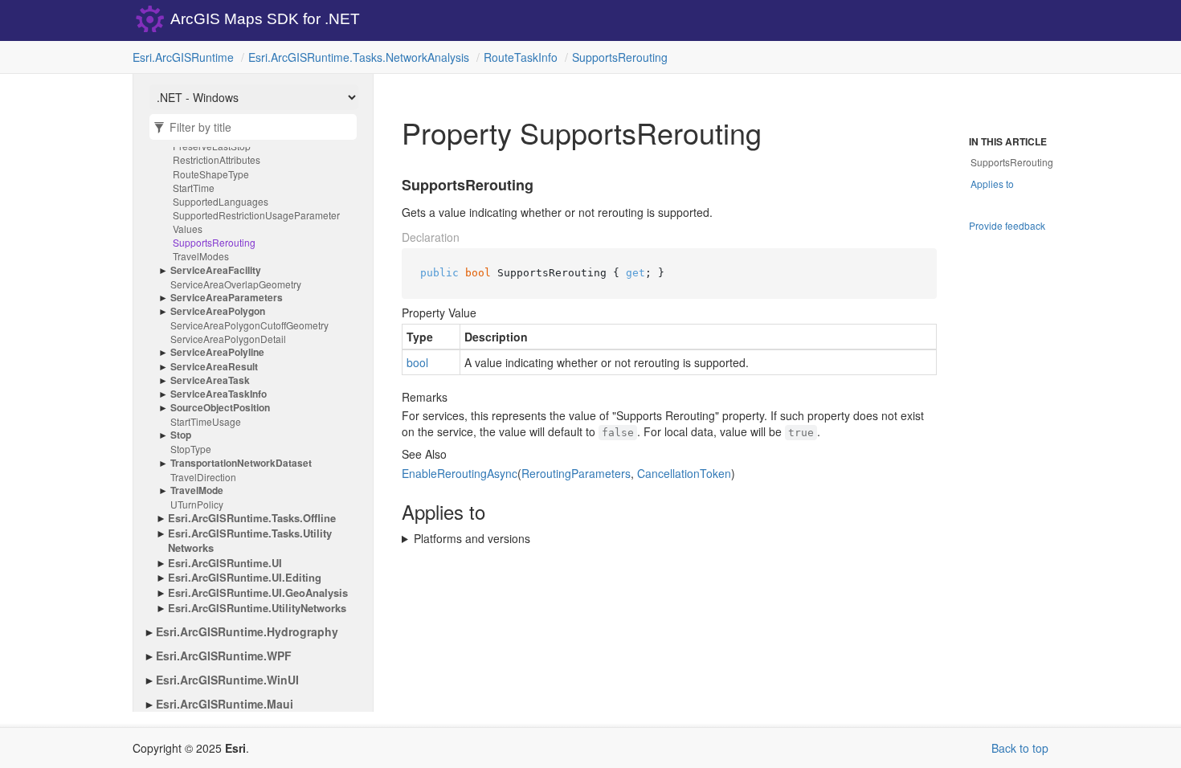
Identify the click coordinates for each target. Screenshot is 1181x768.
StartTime (194, 187)
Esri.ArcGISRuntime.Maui (224, 704)
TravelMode (196, 490)
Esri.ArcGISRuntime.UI (225, 563)
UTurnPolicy (196, 504)
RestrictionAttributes (216, 159)
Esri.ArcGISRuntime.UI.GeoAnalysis (258, 593)
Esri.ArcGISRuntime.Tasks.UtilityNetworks (250, 541)
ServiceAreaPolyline (217, 352)
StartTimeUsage (205, 421)
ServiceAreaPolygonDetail (228, 338)
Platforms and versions (472, 538)
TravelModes (201, 256)
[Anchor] (392, 186)
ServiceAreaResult (214, 367)
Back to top (1019, 748)
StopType (190, 448)
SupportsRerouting (620, 57)
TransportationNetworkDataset (241, 463)
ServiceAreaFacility (215, 270)
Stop (180, 435)
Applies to (992, 183)
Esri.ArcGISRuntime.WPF (224, 655)
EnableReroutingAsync (459, 473)
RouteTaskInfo (521, 57)
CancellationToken (684, 473)
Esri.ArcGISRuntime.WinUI (227, 680)
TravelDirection (203, 477)
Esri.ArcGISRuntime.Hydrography (247, 631)
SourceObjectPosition (220, 408)
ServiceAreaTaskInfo (218, 394)
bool (417, 362)
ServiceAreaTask (210, 380)
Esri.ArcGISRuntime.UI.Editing (244, 577)
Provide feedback (1007, 225)
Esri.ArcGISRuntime (183, 57)
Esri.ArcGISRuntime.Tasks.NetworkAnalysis (358, 57)
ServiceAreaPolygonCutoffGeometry (249, 325)
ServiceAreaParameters (226, 297)
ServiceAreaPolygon (217, 311)
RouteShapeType (211, 174)
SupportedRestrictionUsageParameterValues (256, 221)
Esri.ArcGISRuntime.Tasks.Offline (252, 518)
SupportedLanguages (220, 201)
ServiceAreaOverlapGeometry (235, 284)
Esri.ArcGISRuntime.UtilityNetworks (257, 608)
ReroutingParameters (576, 473)
